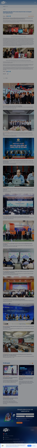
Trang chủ (4, 6)
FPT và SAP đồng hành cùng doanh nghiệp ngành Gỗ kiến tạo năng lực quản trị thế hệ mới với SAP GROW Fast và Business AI (18, 272)
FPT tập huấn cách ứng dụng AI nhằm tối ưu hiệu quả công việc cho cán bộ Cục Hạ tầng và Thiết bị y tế (18, 189)
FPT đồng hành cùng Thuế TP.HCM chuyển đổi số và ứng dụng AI (14, 299)
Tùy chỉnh (33, 445)
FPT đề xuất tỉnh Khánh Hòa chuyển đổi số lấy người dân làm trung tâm (10, 378)
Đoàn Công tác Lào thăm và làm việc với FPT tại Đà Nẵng (12, 106)
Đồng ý (29, 445)
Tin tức (4, 104)
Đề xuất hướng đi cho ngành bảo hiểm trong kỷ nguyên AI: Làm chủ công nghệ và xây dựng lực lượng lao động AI (18, 327)
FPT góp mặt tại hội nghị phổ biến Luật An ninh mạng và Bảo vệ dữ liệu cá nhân (16, 216)
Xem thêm (30, 363)
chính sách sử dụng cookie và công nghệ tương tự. (15, 446)
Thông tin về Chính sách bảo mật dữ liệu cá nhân (23, 420)
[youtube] (3, 433)
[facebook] (5, 433)
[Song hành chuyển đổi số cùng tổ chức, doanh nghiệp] (3, 2)
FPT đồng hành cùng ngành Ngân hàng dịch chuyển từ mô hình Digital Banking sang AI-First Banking (18, 244)
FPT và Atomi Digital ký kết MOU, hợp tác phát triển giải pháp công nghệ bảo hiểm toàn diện (17, 133)
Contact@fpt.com (7, 437)
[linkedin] (6, 433)
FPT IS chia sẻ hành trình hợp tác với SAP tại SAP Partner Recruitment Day (10, 399)
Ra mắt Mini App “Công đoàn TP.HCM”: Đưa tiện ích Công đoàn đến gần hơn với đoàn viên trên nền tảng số (18, 161)
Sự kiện (4, 9)
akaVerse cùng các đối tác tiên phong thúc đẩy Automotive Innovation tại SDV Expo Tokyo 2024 (26, 378)
